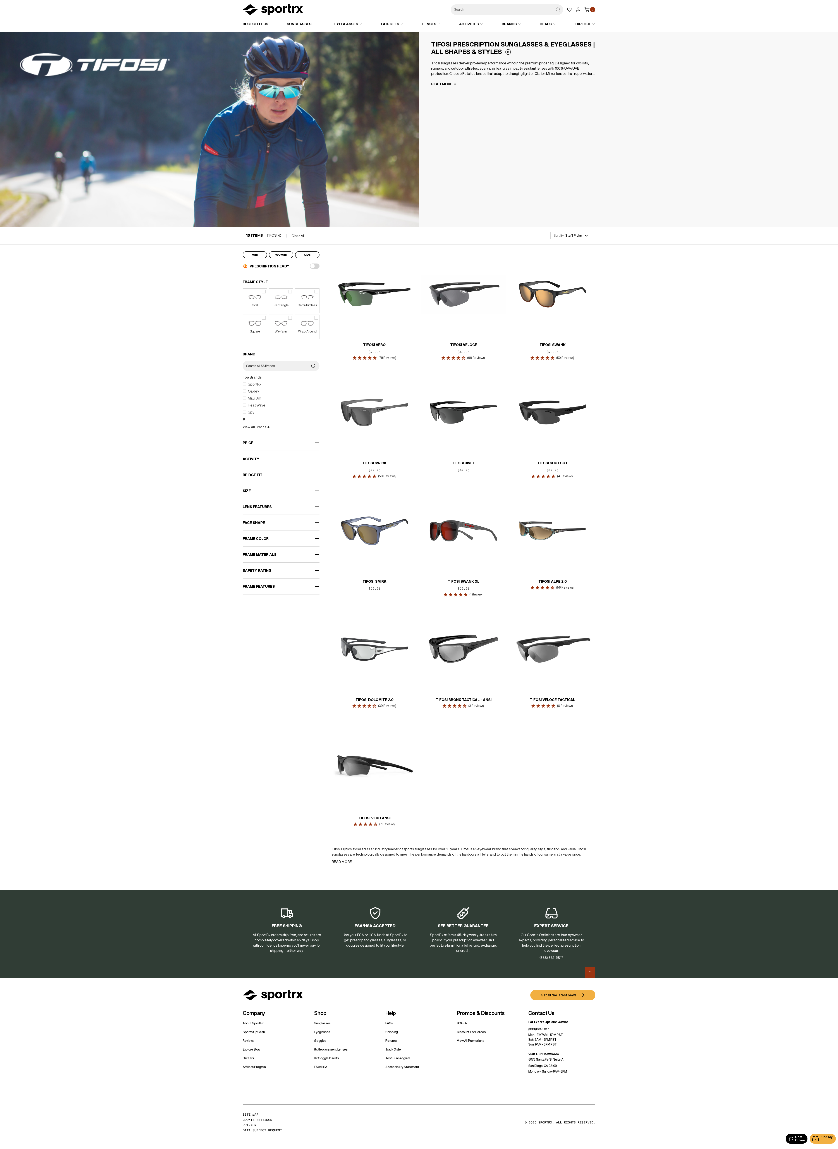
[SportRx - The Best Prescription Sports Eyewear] (273, 10)
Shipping (391, 1032)
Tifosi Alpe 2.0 (552, 581)
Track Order (393, 1049)
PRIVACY (249, 1125)
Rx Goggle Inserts (326, 1058)
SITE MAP (250, 1114)
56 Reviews (565, 587)
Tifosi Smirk (374, 581)
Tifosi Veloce (463, 344)
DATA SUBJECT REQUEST (262, 1130)
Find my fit (827, 1138)
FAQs (389, 1023)
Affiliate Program (254, 1066)
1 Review (476, 594)
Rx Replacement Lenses (331, 1049)
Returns (391, 1040)
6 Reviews (565, 705)
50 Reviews (565, 357)
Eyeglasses (322, 1032)
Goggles (320, 1040)
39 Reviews (387, 705)
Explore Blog (251, 1049)
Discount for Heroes (471, 1032)
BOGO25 (463, 1023)
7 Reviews (387, 824)
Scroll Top (590, 972)
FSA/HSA (320, 1066)
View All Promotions (470, 1040)
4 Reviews (565, 476)
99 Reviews (476, 357)
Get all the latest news (559, 995)
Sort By (559, 235)
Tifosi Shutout (552, 463)
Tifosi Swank (552, 344)
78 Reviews (387, 357)
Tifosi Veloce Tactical (552, 699)
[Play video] (508, 52)
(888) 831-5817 (538, 1029)
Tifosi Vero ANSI (374, 818)
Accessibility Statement (402, 1066)
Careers (248, 1058)
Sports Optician (254, 1032)
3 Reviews (476, 705)
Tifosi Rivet (463, 463)
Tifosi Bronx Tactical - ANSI (463, 699)
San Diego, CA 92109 (542, 1065)
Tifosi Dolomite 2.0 (374, 699)
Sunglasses (322, 1023)
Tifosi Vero (374, 344)
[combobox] (507, 9)
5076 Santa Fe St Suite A (545, 1059)
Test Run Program (397, 1058)
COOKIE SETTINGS (257, 1119)
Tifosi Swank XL (463, 581)
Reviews (248, 1040)
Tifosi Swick (374, 463)
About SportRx (253, 1023)
